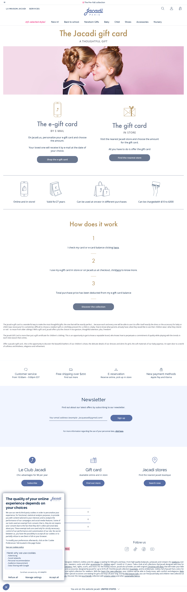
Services (34, 9)
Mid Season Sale (132, 573)
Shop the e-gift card (57, 159)
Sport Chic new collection (111, 571)
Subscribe (32, 483)
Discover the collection (93, 306)
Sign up (121, 418)
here (116, 247)
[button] (36, 22)
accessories (95, 564)
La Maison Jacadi (16, 9)
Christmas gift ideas (156, 566)
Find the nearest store (129, 157)
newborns (176, 562)
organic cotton (110, 576)
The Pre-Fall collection (93, 2)
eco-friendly (87, 576)
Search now (155, 483)
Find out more (93, 483)
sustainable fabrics (132, 576)
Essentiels (134, 569)
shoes (96, 562)
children (107, 564)
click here (119, 431)
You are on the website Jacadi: (93, 589)
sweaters (68, 566)
